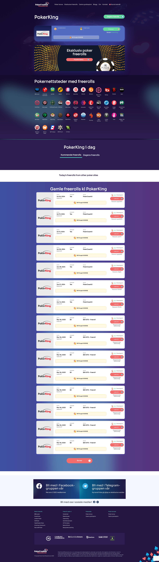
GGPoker (36, 521)
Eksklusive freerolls (71, 4)
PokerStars (37, 516)
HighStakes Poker (39, 523)
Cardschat (65, 514)
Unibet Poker (37, 518)
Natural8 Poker (38, 527)
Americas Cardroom (39, 525)
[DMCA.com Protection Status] (111, 537)
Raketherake (66, 516)
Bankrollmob (66, 525)
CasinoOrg (66, 518)
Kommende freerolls (71, 155)
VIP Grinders (66, 523)
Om (100, 4)
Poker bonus (59, 4)
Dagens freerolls (91, 155)
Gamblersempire (67, 521)
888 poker (37, 514)
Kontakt (105, 4)
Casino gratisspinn (85, 4)
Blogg (95, 4)
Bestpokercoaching (68, 527)
